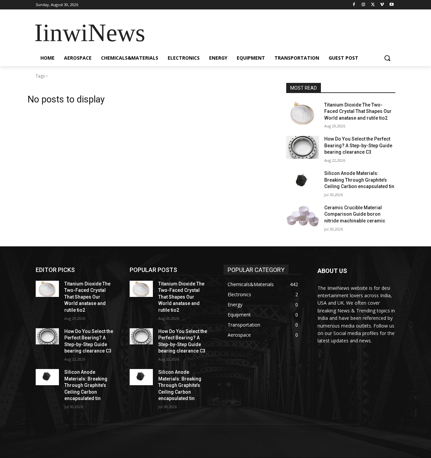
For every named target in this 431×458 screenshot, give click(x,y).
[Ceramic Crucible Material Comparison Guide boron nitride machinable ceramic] (302, 216)
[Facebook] (354, 5)
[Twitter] (373, 5)
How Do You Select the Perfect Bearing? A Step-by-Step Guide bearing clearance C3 (358, 145)
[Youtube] (391, 5)
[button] (387, 58)
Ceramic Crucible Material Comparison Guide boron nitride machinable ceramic (354, 214)
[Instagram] (363, 5)
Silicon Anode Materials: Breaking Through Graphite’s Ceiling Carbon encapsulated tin (359, 180)
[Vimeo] (382, 5)
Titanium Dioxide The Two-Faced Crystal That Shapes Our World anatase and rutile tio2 (358, 111)
